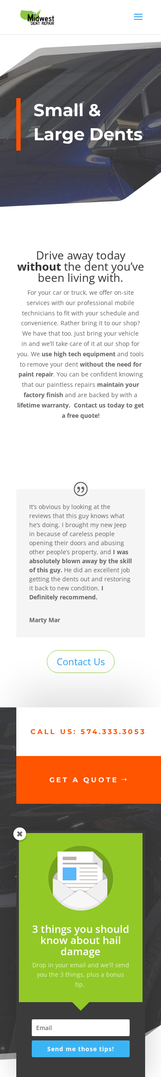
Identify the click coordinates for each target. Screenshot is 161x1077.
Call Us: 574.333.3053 (88, 732)
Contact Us (81, 661)
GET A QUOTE (83, 780)
